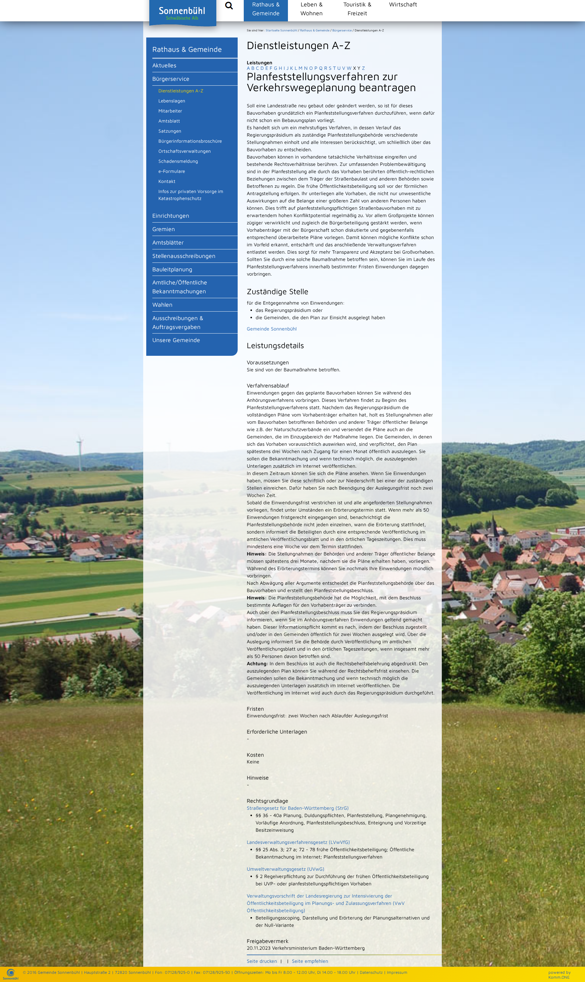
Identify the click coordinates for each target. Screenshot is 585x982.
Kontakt (167, 181)
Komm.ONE (559, 977)
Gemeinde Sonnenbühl (272, 328)
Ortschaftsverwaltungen (184, 151)
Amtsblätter (168, 242)
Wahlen (162, 304)
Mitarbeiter (170, 110)
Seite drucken (262, 961)
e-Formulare (171, 171)
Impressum (397, 972)
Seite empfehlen (310, 961)
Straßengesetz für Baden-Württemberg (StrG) (298, 808)
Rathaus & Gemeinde (266, 8)
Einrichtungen (170, 215)
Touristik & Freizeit (357, 8)
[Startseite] (10, 978)
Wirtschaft (403, 4)
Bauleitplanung (172, 269)
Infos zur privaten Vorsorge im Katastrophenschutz (190, 194)
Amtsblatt (169, 120)
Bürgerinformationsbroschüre (190, 141)
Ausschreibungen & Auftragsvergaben (177, 322)
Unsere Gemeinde (176, 339)
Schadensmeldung (178, 161)
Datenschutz (371, 972)
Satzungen (169, 131)
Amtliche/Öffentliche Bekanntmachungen (179, 287)
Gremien (163, 228)
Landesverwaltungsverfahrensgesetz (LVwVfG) (298, 842)
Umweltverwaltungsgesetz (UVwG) (285, 869)
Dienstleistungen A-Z (180, 90)
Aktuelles (164, 65)
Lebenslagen (171, 100)
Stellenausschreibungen (183, 255)
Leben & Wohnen (311, 8)
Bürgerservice (171, 78)
